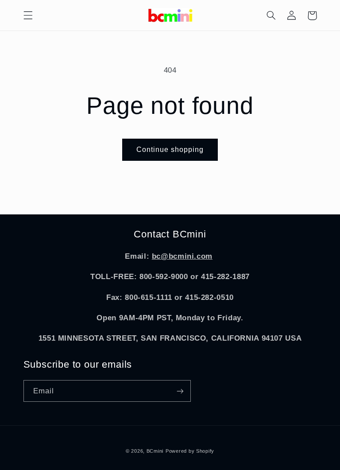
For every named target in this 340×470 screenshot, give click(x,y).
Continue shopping (170, 149)
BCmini (155, 451)
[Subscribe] (180, 391)
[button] (28, 15)
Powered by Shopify (190, 451)
